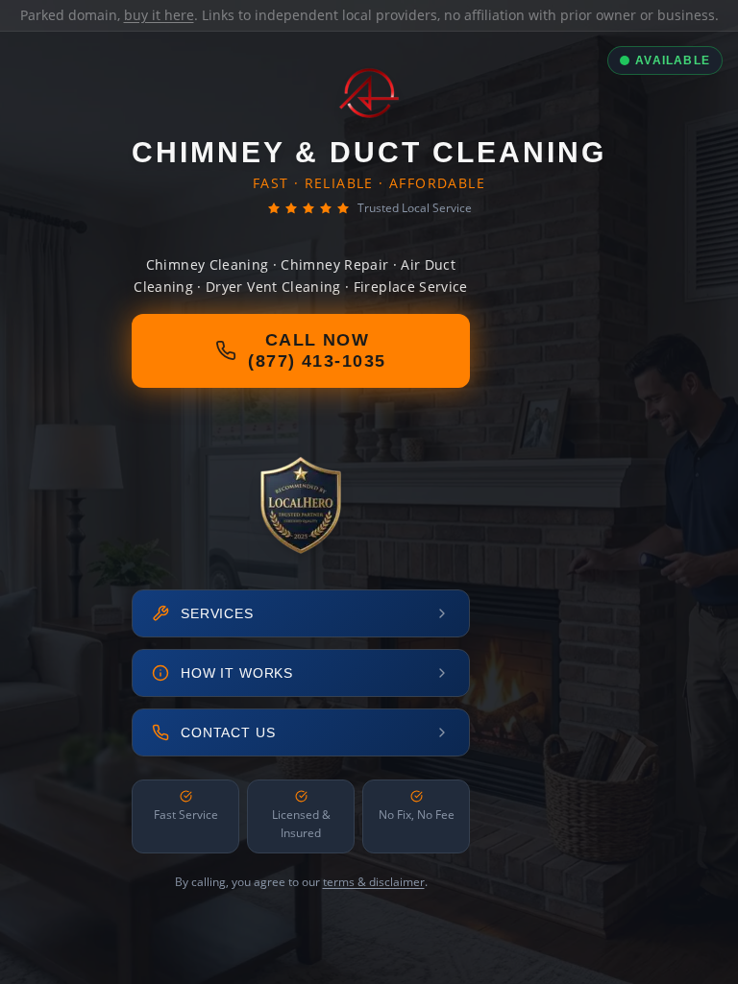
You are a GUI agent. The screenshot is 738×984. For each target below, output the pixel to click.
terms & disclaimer (374, 882)
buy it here (159, 15)
